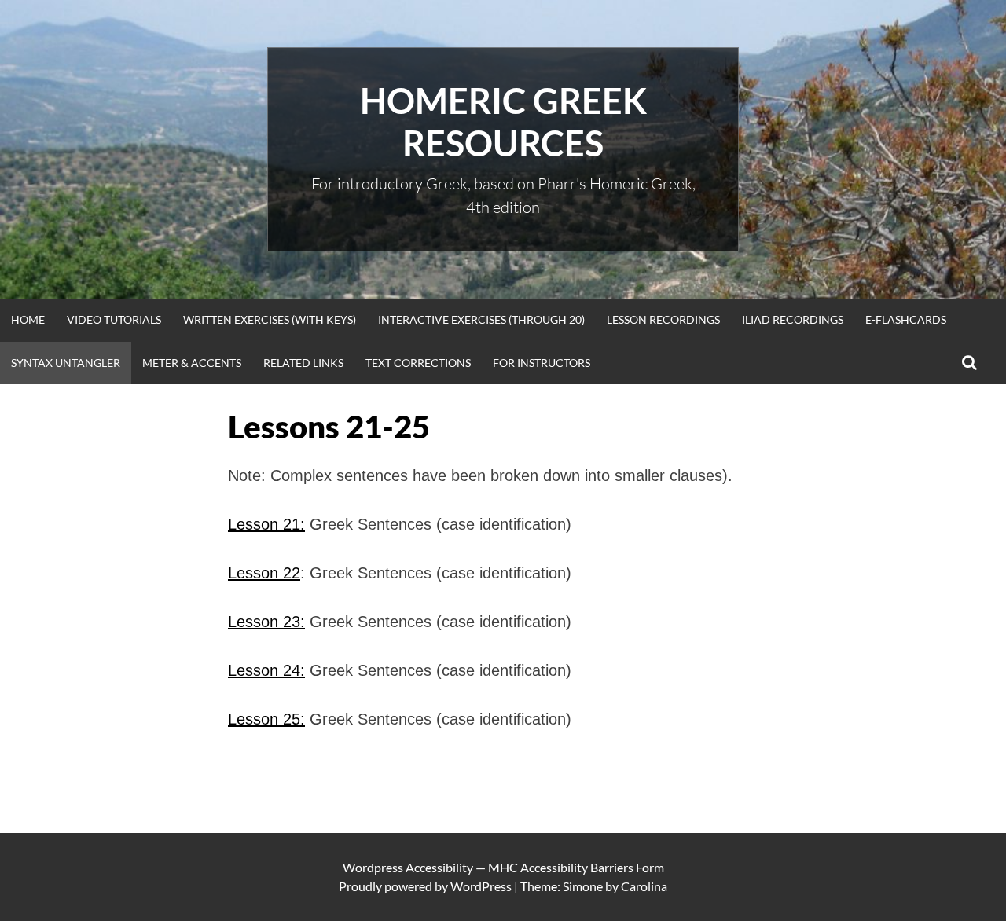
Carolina (644, 886)
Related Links (303, 362)
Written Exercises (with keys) (269, 319)
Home (28, 319)
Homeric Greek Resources (503, 121)
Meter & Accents (191, 362)
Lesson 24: (266, 670)
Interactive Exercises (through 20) (481, 319)
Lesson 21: (266, 524)
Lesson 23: (266, 621)
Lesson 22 (264, 573)
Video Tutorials (114, 319)
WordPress (481, 886)
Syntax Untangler (65, 362)
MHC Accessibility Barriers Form (576, 867)
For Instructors (541, 362)
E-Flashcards (905, 319)
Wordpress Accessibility (408, 867)
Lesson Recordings (663, 319)
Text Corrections (418, 362)
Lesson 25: (266, 719)
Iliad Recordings (792, 319)
